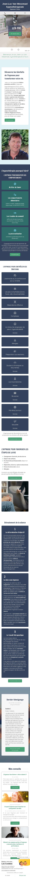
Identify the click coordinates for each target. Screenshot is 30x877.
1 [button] (25, 50)
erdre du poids (20, 203)
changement (7, 588)
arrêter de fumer (10, 90)
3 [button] (27, 50)
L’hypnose (7, 243)
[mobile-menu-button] (25, 13)
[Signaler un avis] (14, 711)
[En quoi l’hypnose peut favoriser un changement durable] (15, 796)
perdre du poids (17, 92)
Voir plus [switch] (15, 332)
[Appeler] (5, 13)
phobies (8, 92)
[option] (15, 31)
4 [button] (28, 50)
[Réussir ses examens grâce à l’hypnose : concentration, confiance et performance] (15, 832)
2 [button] (26, 50)
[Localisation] (15, 13)
